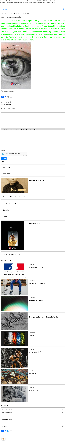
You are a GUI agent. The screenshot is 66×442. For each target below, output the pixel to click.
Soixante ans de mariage (36, 284)
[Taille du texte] (9, 129)
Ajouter (4, 158)
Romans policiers (35, 223)
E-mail (2, 117)
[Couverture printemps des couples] (16, 65)
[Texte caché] (21, 129)
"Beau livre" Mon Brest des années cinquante (18, 197)
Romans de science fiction (11, 254)
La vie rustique (33, 390)
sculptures (32, 426)
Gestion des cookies (37, 440)
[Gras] (2, 129)
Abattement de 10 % (35, 267)
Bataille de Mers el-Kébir (32, 409)
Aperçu (35, 129)
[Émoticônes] (31, 129)
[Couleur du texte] (11, 129)
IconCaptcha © (24, 155)
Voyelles (31, 335)
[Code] (28, 129)
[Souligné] (7, 129)
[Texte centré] (17, 129)
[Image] (24, 129)
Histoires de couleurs (35, 300)
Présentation (7, 174)
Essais (5, 217)
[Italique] (4, 129)
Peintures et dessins (32, 416)
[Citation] (14, 129)
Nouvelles (6, 210)
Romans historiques (9, 203)
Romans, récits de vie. (36, 180)
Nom (2, 111)
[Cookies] (3, 438)
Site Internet (3, 123)
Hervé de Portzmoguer (32, 419)
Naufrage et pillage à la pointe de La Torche (43, 317)
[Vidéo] (26, 129)
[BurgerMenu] (63, 9)
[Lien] (19, 129)
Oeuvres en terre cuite (32, 423)
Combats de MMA (34, 352)
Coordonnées (7, 167)
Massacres (32, 374)
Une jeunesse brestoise (32, 412)
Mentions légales (28, 440)
